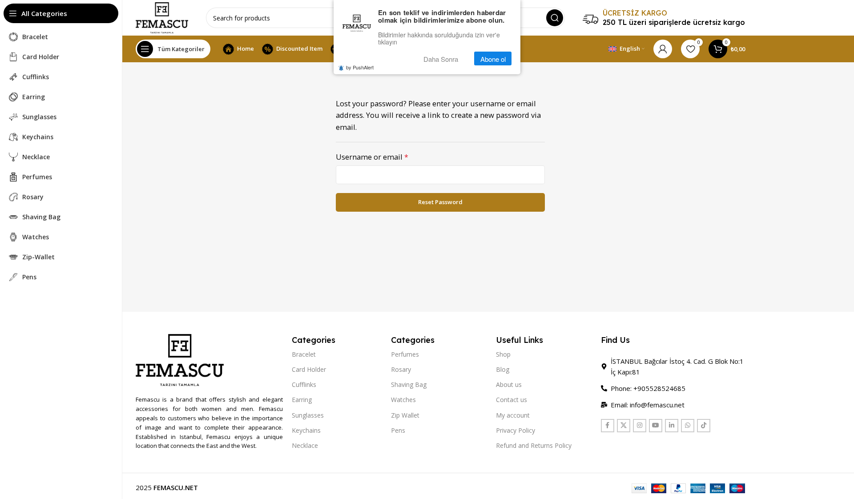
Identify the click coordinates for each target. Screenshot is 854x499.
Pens (398, 430)
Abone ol (493, 59)
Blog (502, 369)
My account (513, 415)
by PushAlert (360, 67)
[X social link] (623, 425)
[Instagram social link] (639, 425)
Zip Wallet (405, 415)
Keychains (306, 430)
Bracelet (304, 354)
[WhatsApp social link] (687, 425)
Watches (403, 399)
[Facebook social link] (607, 425)
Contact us (511, 399)
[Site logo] (162, 16)
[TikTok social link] (703, 425)
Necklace (305, 445)
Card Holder (309, 369)
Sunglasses (308, 415)
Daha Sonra (440, 59)
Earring (302, 399)
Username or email (372, 157)
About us (509, 384)
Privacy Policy (515, 430)
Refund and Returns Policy (534, 445)
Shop (503, 354)
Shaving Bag (409, 384)
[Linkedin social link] (671, 425)
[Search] (554, 17)
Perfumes (405, 354)
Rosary (401, 369)
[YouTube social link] (655, 425)
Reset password (440, 202)
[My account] (663, 49)
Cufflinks (304, 384)
